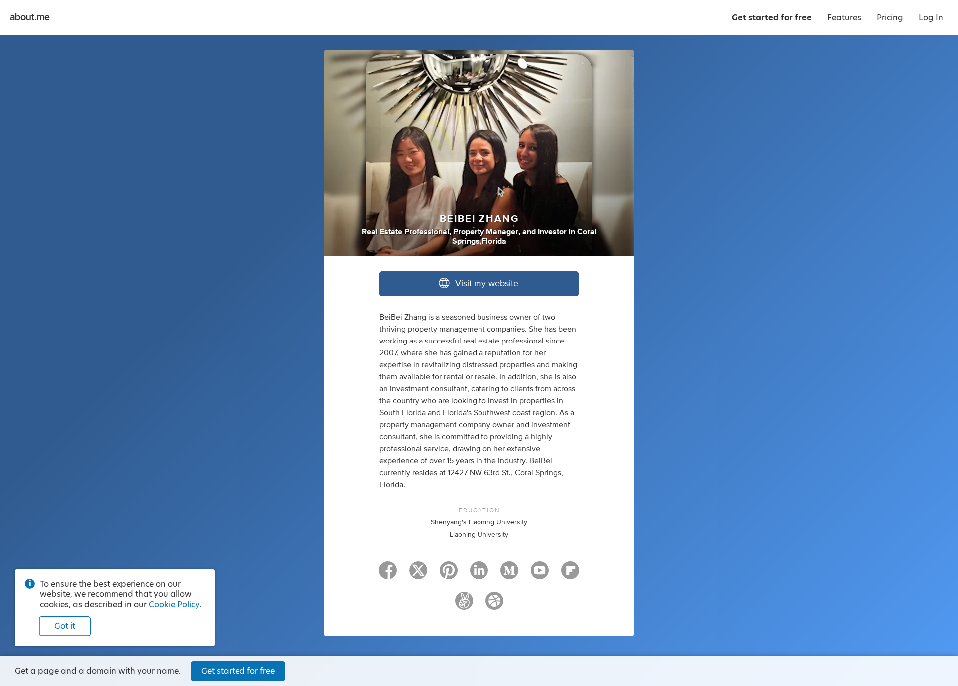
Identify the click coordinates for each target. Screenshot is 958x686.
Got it (64, 626)
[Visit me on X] (418, 574)
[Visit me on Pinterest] (449, 574)
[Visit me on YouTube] (540, 574)
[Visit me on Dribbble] (494, 605)
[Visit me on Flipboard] (570, 574)
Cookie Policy (174, 604)
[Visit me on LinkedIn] (479, 574)
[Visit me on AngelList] (464, 605)
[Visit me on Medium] (509, 574)
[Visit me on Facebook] (388, 574)
